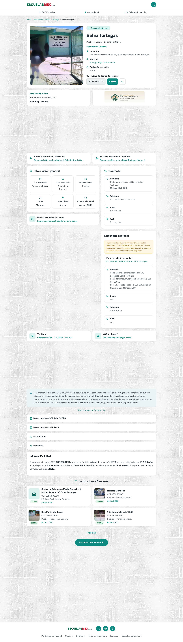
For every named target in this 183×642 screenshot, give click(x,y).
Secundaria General (42, 20)
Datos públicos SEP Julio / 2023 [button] (49, 418)
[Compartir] (122, 81)
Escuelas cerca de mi (90, 542)
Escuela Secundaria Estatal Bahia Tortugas (126, 261)
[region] (91, 129)
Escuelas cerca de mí (132, 636)
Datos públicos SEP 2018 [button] (46, 427)
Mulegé (56, 20)
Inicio (29, 20)
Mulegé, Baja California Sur (103, 62)
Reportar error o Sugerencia (91, 410)
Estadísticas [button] (39, 436)
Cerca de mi (93, 12)
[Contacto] (105, 628)
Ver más (91, 533)
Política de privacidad (51, 636)
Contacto (80, 636)
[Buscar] (153, 4)
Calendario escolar (138, 12)
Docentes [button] (38, 445)
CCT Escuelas (48, 12)
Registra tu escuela (97, 636)
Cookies (69, 636)
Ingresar (114, 636)
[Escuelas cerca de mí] (112, 628)
